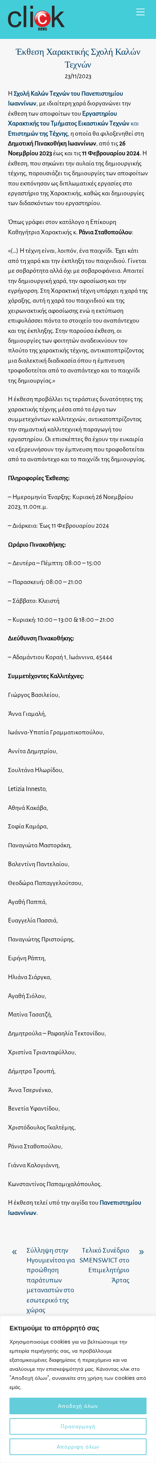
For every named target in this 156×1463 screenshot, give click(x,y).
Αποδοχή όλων (78, 1406)
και (73, 123)
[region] (78, 1389)
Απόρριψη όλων (78, 1447)
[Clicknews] (36, 27)
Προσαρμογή (78, 1426)
